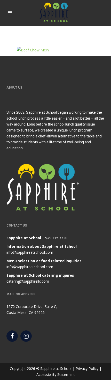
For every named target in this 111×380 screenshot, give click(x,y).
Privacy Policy (87, 368)
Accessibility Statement (55, 374)
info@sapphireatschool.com (29, 252)
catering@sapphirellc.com (27, 281)
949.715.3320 (56, 237)
